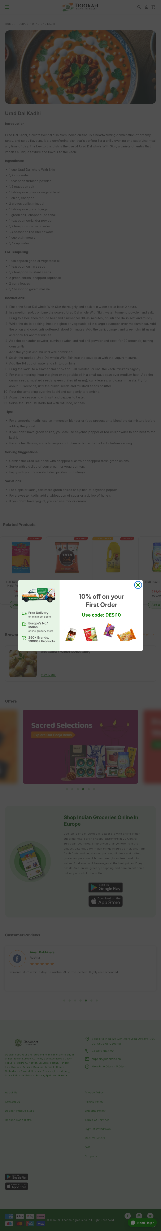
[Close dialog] (138, 585)
